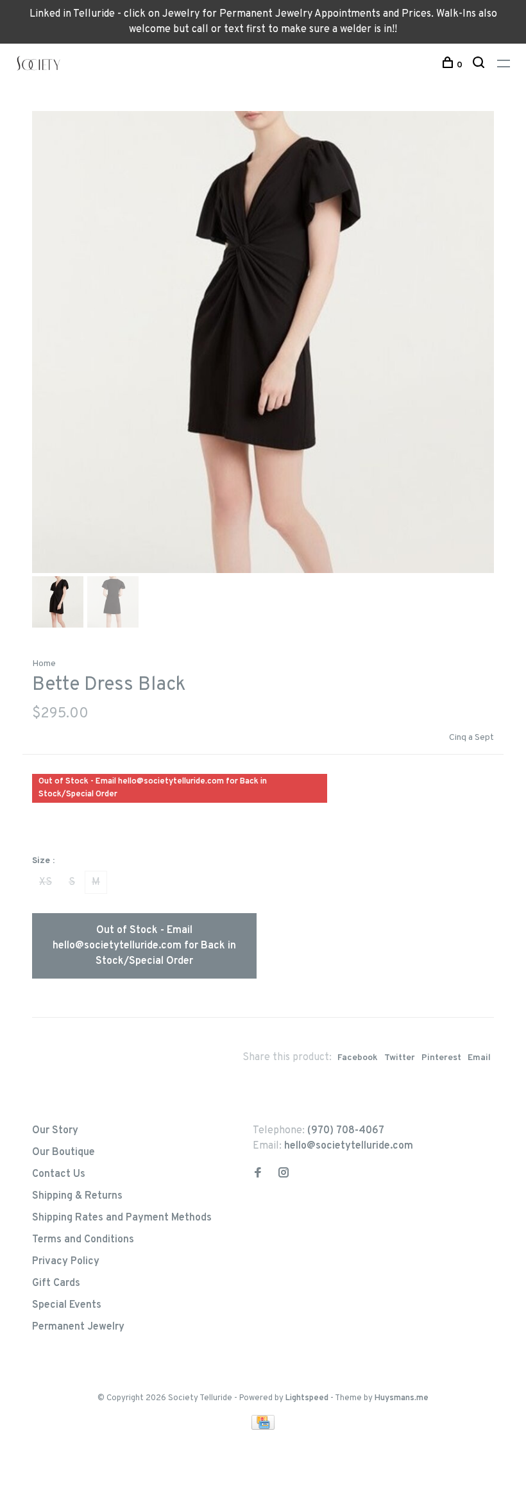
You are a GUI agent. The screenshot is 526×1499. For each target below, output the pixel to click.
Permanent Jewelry (78, 1327)
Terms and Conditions (83, 1239)
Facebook (357, 1057)
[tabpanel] (263, 342)
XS (45, 882)
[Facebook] (258, 1174)
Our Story (55, 1130)
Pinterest (441, 1057)
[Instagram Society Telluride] (283, 1174)
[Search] (480, 65)
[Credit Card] (263, 1427)
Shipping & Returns (77, 1196)
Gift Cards (56, 1283)
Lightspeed (306, 1398)
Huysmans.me (401, 1398)
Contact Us (58, 1174)
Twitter (399, 1057)
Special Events (66, 1305)
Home (44, 663)
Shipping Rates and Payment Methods (122, 1218)
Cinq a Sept (471, 737)
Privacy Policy (65, 1261)
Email (479, 1057)
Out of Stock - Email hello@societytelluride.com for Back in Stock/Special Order (144, 946)
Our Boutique (63, 1152)
